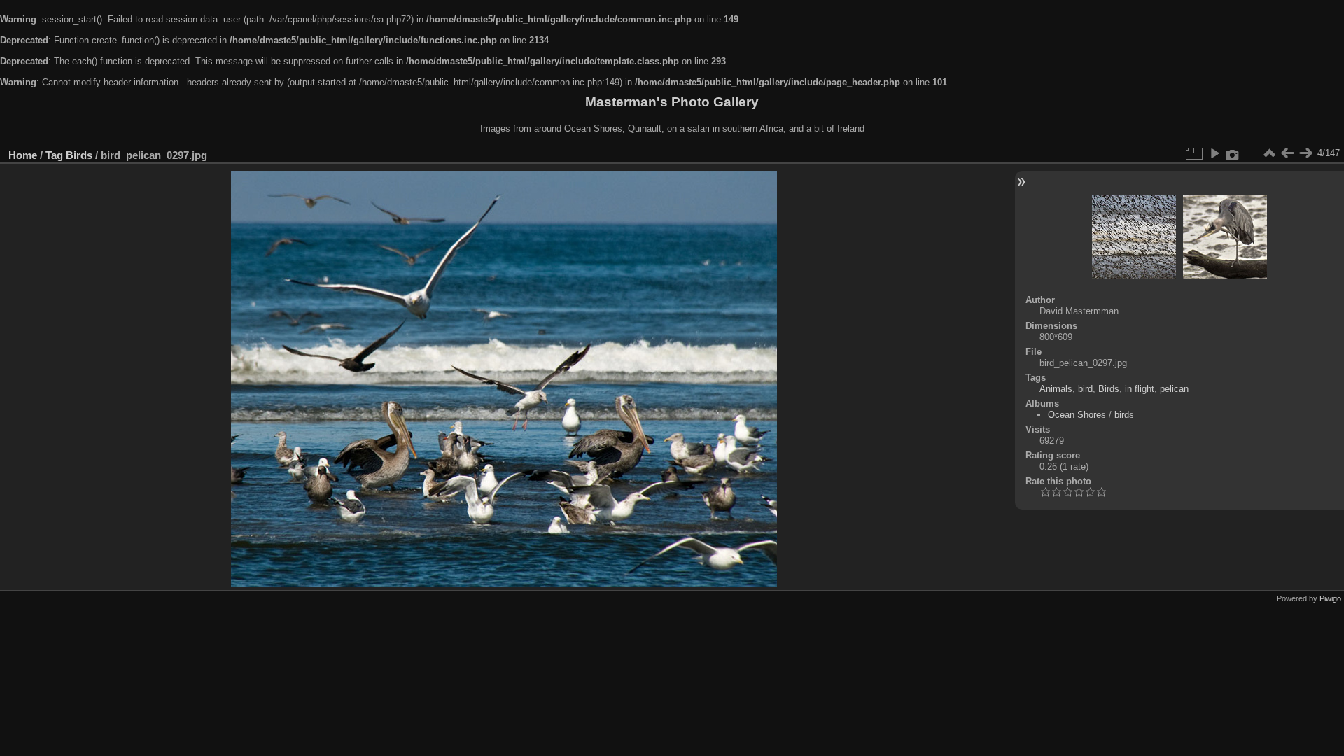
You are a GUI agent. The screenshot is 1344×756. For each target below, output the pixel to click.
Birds (79, 155)
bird (1085, 389)
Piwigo (1330, 598)
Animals (1056, 389)
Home (22, 155)
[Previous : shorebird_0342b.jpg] (1287, 153)
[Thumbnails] (1269, 153)
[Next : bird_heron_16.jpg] (1305, 153)
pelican (1174, 389)
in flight (1139, 389)
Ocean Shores (1077, 415)
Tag (54, 155)
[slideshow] (1214, 153)
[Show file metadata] (1233, 153)
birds (1124, 415)
